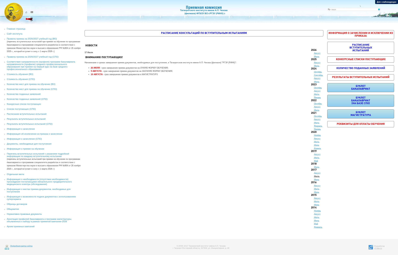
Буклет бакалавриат (360, 87)
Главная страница (16, 29)
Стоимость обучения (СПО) (21, 79)
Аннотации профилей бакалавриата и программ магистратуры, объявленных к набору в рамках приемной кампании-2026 (39, 220)
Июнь (316, 145)
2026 (314, 50)
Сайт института (14, 33)
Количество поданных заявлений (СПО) (27, 99)
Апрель (317, 148)
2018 (314, 164)
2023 (314, 84)
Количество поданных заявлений (24, 94)
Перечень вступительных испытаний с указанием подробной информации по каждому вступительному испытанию (38, 154)
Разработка (379, 247)
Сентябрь (318, 75)
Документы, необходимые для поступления (29, 143)
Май (316, 161)
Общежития (13, 209)
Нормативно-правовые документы (24, 214)
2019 (314, 151)
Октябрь (318, 72)
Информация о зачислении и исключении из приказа (361, 34)
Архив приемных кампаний (21, 226)
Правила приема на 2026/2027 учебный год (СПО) (33, 56)
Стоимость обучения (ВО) (20, 74)
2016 (314, 182)
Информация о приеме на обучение (25, 148)
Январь (317, 97)
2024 (314, 69)
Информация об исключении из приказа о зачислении (34, 134)
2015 (314, 195)
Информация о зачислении (21, 129)
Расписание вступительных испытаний (26, 114)
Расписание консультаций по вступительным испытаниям (204, 33)
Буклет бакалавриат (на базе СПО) (360, 101)
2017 (314, 170)
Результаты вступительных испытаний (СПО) (30, 124)
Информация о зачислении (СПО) (24, 139)
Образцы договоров (17, 204)
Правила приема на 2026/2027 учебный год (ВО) (32, 38)
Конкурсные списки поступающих (24, 104)
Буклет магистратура (361, 113)
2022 (314, 100)
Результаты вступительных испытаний (26, 119)
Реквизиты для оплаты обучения (361, 124)
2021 (314, 113)
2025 (314, 59)
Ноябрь (317, 135)
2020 (314, 132)
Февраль (318, 126)
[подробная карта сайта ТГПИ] (7, 249)
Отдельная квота (15, 174)
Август (317, 53)
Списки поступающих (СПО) (21, 109)
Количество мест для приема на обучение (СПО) (32, 89)
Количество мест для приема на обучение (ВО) (31, 84)
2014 (314, 208)
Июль (316, 56)
